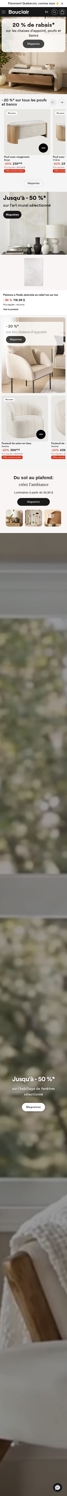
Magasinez (33, 44)
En (46, 12)
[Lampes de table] (14, 518)
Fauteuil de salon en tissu (16, 443)
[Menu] (4, 12)
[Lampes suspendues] (52, 518)
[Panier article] (62, 12)
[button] (57, 1487)
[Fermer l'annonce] (62, 3)
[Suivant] (61, 102)
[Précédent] (53, 102)
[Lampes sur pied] (33, 518)
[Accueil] (19, 12)
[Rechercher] (54, 12)
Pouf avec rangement (16, 157)
